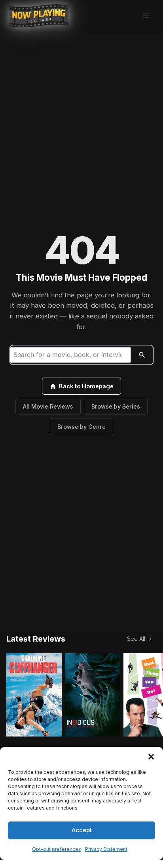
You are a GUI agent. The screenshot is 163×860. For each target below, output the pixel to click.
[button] (151, 757)
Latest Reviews (35, 639)
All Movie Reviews (48, 406)
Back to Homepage (86, 386)
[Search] (142, 354)
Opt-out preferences (56, 849)
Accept (82, 830)
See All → (139, 638)
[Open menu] (146, 16)
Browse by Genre (81, 426)
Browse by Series (115, 406)
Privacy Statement (106, 849)
